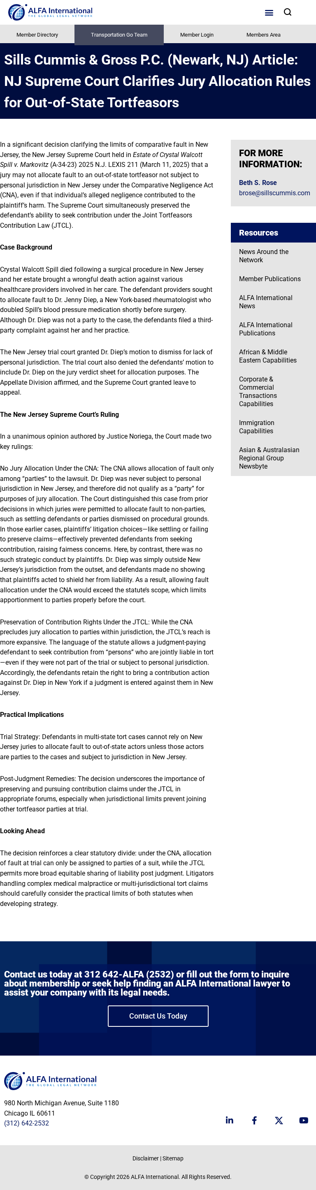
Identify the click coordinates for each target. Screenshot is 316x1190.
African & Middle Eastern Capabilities (268, 356)
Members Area (263, 35)
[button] (269, 12)
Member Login (197, 35)
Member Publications (270, 279)
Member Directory (37, 35)
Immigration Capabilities (256, 427)
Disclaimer (145, 1158)
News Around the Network (263, 256)
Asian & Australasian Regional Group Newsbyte (269, 458)
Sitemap (173, 1158)
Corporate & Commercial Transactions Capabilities (258, 391)
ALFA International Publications (266, 329)
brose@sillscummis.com (274, 193)
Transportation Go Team (119, 35)
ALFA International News (266, 302)
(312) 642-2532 (26, 1123)
